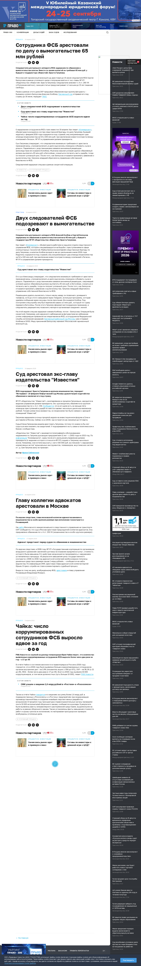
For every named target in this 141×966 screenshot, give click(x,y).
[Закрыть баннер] (44, 945)
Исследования (70, 32)
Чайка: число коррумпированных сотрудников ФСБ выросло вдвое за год (55, 117)
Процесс (21, 266)
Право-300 (7, 32)
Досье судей (38, 32)
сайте (21, 527)
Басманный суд (65, 94)
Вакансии (62, 951)
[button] (29, 62)
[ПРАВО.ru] (12, 25)
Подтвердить (128, 960)
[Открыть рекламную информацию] (137, 170)
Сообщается (48, 406)
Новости (22, 170)
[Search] (107, 32)
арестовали (62, 570)
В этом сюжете (24, 103)
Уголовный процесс (40, 170)
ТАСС (44, 96)
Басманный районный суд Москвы (59, 319)
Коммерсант (32, 245)
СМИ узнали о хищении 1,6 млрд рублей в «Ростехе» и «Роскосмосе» (56, 684)
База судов (54, 32)
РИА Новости (87, 674)
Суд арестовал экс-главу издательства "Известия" (48, 111)
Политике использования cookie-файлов (20, 963)
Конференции (23, 32)
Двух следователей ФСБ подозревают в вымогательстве (50, 106)
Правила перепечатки (79, 951)
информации (22, 438)
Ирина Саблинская (30, 453)
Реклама (51, 951)
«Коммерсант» (85, 129)
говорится (40, 694)
